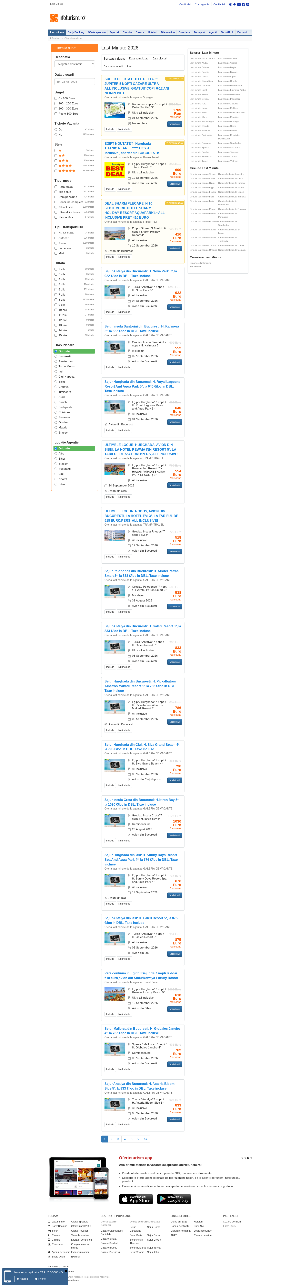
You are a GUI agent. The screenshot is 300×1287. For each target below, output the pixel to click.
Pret (129, 66)
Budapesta (65, 407)
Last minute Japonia (228, 103)
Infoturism (68, 18)
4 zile (76, 279)
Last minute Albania (227, 58)
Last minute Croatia (227, 81)
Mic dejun (76, 191)
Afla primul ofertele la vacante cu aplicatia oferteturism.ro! (160, 1165)
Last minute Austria (227, 63)
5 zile (76, 284)
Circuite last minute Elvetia (231, 187)
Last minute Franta (199, 94)
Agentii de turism (60, 1252)
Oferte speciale (97, 32)
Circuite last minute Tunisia (203, 245)
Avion (76, 243)
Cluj (61, 473)
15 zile (76, 335)
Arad (62, 397)
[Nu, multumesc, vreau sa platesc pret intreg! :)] (66, 1271)
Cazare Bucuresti (110, 1252)
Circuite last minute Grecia (231, 192)
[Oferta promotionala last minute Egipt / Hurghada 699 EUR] (114, 169)
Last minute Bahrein (199, 67)
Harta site (53, 1266)
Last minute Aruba (199, 63)
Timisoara (65, 391)
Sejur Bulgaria (138, 1247)
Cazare (140, 32)
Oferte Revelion (80, 1230)
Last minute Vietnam (228, 161)
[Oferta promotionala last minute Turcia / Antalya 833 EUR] (114, 646)
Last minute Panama (200, 130)
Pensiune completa (76, 202)
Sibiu (62, 381)
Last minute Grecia (199, 99)
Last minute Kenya (199, 108)
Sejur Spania (137, 1252)
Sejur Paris (136, 1235)
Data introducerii (113, 66)
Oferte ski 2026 (179, 1221)
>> (146, 1139)
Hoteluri (152, 32)
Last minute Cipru (227, 76)
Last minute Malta (198, 112)
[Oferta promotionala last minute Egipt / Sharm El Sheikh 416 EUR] (114, 233)
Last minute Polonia (227, 130)
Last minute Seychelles (229, 143)
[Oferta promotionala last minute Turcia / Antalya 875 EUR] (114, 938)
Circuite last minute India (202, 196)
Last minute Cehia (199, 76)
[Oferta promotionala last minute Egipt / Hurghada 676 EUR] (114, 880)
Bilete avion (168, 32)
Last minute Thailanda (200, 156)
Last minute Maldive (228, 108)
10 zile (76, 309)
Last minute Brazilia (199, 72)
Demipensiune (76, 196)
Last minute (57, 32)
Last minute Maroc (199, 117)
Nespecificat (76, 217)
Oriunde (64, 351)
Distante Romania (181, 1230)
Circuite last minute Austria (231, 174)
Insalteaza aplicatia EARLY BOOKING (38, 1272)
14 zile (76, 330)
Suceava (64, 417)
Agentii (213, 32)
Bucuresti (65, 356)
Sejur (54, 1230)
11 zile (76, 315)
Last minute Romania (200, 143)
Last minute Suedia (199, 152)
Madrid (63, 427)
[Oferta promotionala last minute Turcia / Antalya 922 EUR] (114, 291)
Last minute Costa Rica (201, 81)
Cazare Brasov (109, 1247)
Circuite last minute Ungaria (203, 250)
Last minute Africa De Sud (202, 58)
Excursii (242, 32)
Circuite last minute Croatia (231, 183)
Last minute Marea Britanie (231, 112)
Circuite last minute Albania (203, 174)
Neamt (63, 479)
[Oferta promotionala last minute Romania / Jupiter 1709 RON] (114, 109)
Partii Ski (199, 1226)
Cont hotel (219, 4)
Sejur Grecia (154, 1239)
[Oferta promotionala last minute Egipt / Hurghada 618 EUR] (114, 993)
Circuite (127, 32)
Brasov (63, 432)
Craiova (64, 386)
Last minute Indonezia (229, 99)
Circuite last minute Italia (202, 201)
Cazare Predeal (109, 1243)
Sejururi (114, 32)
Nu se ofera (76, 232)
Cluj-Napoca (66, 376)
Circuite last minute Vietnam (232, 250)
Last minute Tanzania (228, 152)
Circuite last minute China (230, 178)
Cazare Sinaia (109, 1238)
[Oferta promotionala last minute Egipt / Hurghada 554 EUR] (114, 469)
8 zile (76, 299)
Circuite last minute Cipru (202, 183)
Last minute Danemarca (230, 85)
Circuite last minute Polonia (203, 213)
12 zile (76, 320)
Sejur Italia (153, 1252)
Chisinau (64, 412)
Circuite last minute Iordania (232, 196)
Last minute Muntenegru (202, 121)
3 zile (76, 274)
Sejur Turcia (154, 1247)
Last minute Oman (227, 126)
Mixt (76, 253)
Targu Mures (67, 366)
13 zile (76, 325)
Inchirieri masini (80, 1252)
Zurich (63, 402)
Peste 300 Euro (69, 113)
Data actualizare (138, 58)
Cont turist (185, 4)
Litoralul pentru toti (81, 1239)
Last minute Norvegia (228, 121)
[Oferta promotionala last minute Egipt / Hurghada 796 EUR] (114, 765)
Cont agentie (202, 4)
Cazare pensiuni (203, 1235)
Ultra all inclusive (76, 212)
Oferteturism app (135, 1158)
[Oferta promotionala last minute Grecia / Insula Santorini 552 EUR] (114, 346)
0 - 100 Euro (67, 98)
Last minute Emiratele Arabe (232, 90)
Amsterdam (66, 361)
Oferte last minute (73, 38)
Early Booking (76, 32)
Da (76, 129)
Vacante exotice (80, 1235)
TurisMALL (227, 32)
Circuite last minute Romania (204, 221)
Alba (61, 453)
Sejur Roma (153, 1227)
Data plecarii (159, 58)
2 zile (76, 269)
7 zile (76, 294)
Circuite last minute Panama (232, 209)
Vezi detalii (175, 124)
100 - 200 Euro (68, 103)
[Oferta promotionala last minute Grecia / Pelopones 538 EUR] (114, 591)
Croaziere (184, 32)
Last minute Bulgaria (228, 72)
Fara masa (76, 186)
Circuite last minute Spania (203, 229)
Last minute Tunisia (227, 156)
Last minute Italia (198, 103)
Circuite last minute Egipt (202, 187)
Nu (76, 134)
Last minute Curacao (200, 85)
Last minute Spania (199, 147)
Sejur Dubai (153, 1235)
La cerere (76, 248)
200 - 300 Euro (68, 108)
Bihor (62, 458)
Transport (199, 32)
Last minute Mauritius (228, 117)
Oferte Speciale (79, 1221)
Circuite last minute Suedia (203, 237)
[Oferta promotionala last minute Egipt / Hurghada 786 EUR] (114, 706)
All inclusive (76, 207)
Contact (66, 1266)
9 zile (76, 304)
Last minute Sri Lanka (229, 147)
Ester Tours (229, 1226)
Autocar (76, 238)
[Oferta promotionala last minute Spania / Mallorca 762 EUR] (114, 1049)
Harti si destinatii (180, 1226)
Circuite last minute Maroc (203, 209)
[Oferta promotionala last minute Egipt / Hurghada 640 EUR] (114, 406)
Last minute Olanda (199, 126)
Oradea (63, 422)
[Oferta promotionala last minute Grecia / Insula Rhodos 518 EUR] (114, 535)
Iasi (61, 371)
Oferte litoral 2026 (81, 1226)
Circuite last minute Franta (203, 192)
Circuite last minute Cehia (202, 178)
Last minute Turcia (199, 161)
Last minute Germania (229, 94)
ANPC (174, 1235)
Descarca (136, 1199)
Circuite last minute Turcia (231, 245)
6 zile (76, 289)
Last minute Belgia (227, 67)
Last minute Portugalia (201, 135)
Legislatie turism (203, 1230)
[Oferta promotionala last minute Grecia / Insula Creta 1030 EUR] (114, 820)
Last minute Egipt (198, 90)
